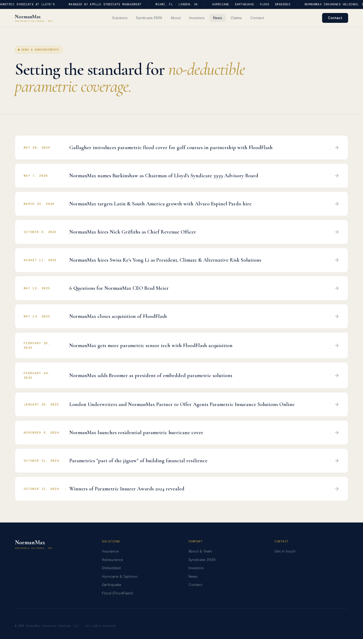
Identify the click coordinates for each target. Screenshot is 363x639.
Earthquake (111, 584)
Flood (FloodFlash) (117, 593)
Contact (335, 18)
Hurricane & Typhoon (120, 576)
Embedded (111, 568)
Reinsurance (112, 560)
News (192, 576)
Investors (196, 568)
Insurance (110, 551)
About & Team (200, 551)
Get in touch (285, 551)
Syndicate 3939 (202, 560)
